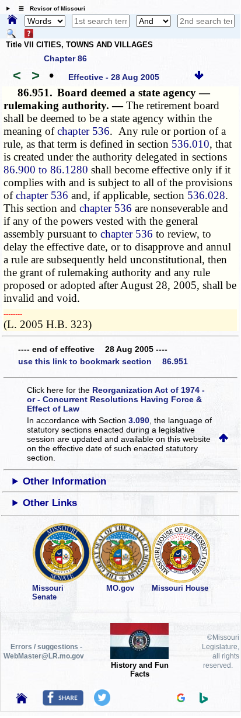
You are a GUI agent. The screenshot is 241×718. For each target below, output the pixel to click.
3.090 (138, 420)
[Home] (12, 20)
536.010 (190, 144)
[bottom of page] (199, 77)
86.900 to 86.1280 (46, 169)
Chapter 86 (65, 58)
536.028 (206, 195)
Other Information (64, 481)
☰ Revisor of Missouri (49, 8)
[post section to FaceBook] (63, 702)
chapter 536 (83, 131)
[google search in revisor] (181, 699)
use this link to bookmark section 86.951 (103, 361)
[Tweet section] (102, 702)
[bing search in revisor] (204, 700)
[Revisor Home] (21, 700)
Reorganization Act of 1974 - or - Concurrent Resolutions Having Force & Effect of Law (116, 399)
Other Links (50, 502)
